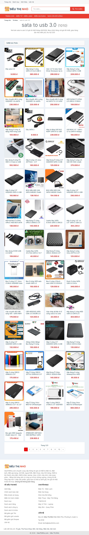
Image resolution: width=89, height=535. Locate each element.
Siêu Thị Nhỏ (54, 533)
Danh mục (16, 2)
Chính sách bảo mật (11, 492)
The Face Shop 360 (28, 529)
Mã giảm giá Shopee (11, 519)
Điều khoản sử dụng (11, 495)
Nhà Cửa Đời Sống (55, 16)
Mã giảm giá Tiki (10, 513)
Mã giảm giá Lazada (11, 516)
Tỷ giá (18, 529)
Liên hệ (31, 2)
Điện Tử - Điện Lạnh (24, 16)
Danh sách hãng (10, 504)
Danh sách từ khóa (11, 510)
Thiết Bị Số (42, 501)
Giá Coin (53, 529)
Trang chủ (7, 2)
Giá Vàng (39, 529)
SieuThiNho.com (42, 533)
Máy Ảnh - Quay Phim (46, 507)
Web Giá (46, 529)
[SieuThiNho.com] (16, 9)
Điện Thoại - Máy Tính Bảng (48, 498)
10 (59, 449)
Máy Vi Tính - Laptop (45, 504)
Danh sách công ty (11, 507)
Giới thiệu (24, 2)
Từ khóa (15, 20)
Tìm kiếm (78, 9)
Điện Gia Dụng (40, 16)
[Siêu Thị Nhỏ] (15, 466)
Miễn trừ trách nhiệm (11, 498)
